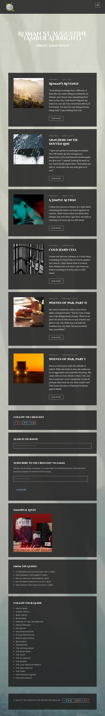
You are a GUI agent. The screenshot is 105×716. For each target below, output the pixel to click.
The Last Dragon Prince (28, 664)
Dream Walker (23, 625)
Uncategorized (24, 678)
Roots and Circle (25, 638)
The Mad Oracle (24, 668)
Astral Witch (23, 611)
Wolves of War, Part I (67, 359)
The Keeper (21, 661)
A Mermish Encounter (27, 571)
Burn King (21, 618)
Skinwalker (22, 645)
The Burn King (23, 651)
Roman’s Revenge (64, 84)
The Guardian (23, 658)
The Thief (20, 671)
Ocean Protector (25, 635)
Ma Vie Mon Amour (26, 581)
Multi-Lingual (23, 578)
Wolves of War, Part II (68, 303)
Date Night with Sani (27, 585)
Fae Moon (21, 628)
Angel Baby (22, 608)
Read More (56, 118)
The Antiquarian (25, 648)
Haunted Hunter (24, 631)
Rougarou (53, 79)
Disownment (22, 575)
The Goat (20, 654)
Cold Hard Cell (63, 250)
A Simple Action (62, 200)
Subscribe (21, 489)
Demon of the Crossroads (29, 621)
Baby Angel (22, 615)
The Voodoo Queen (26, 674)
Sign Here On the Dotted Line (63, 142)
